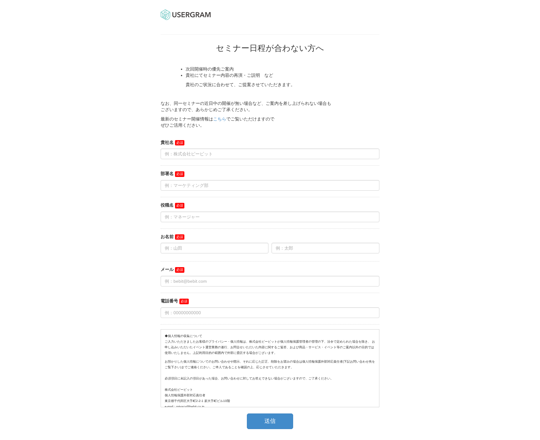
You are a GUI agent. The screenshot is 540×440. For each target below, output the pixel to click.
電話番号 (169, 300)
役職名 (167, 205)
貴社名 (167, 142)
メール (167, 269)
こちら (219, 118)
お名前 (167, 236)
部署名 (167, 173)
